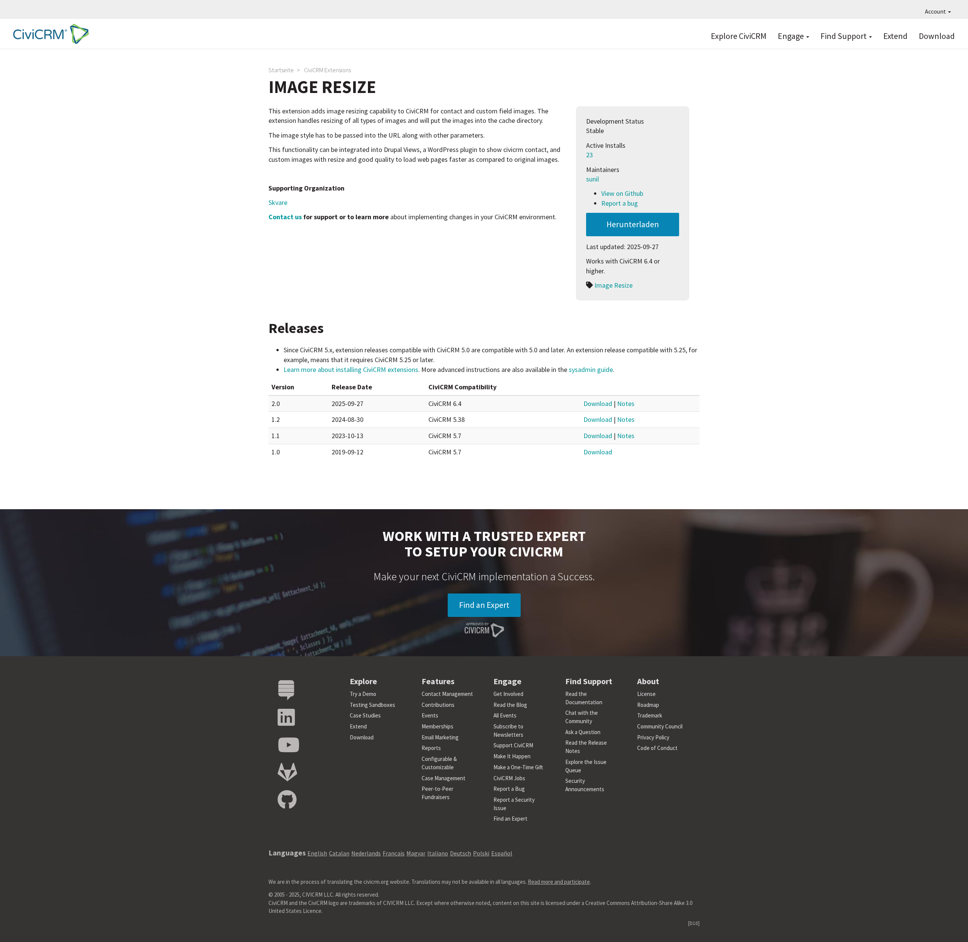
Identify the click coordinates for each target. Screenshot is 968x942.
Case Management (443, 778)
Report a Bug (509, 788)
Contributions (438, 704)
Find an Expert (484, 605)
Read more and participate (559, 881)
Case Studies (365, 715)
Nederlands (366, 853)
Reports (431, 747)
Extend (895, 36)
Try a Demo (363, 693)
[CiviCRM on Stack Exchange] (286, 690)
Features (438, 681)
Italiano (437, 853)
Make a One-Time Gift (518, 767)
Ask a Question (582, 732)
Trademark (649, 715)
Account (936, 11)
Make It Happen (512, 756)
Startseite (281, 70)
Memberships (437, 726)
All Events (505, 715)
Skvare (277, 202)
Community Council (660, 726)
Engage (791, 36)
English (317, 853)
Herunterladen (633, 224)
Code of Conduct (657, 747)
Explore (363, 681)
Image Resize (613, 285)
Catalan (339, 853)
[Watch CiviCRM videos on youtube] (288, 745)
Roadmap (648, 704)
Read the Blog (510, 704)
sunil (592, 179)
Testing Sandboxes (372, 704)
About (648, 681)
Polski (481, 853)
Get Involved (508, 693)
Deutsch (460, 853)
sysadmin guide (591, 369)
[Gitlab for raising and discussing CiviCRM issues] (287, 772)
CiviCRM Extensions (327, 70)
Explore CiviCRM (738, 36)
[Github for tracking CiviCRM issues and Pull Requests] (287, 800)
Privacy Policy (653, 737)
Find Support (844, 36)
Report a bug (619, 203)
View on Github (622, 193)
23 (589, 154)
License (646, 693)
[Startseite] (49, 34)
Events (430, 715)
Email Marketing (440, 737)
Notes (625, 403)
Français (394, 853)
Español (501, 853)
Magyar (415, 853)
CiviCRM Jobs (509, 778)
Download (937, 36)
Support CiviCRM (513, 745)
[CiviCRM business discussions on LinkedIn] (286, 718)
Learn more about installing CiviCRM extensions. (352, 369)
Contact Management (447, 693)
